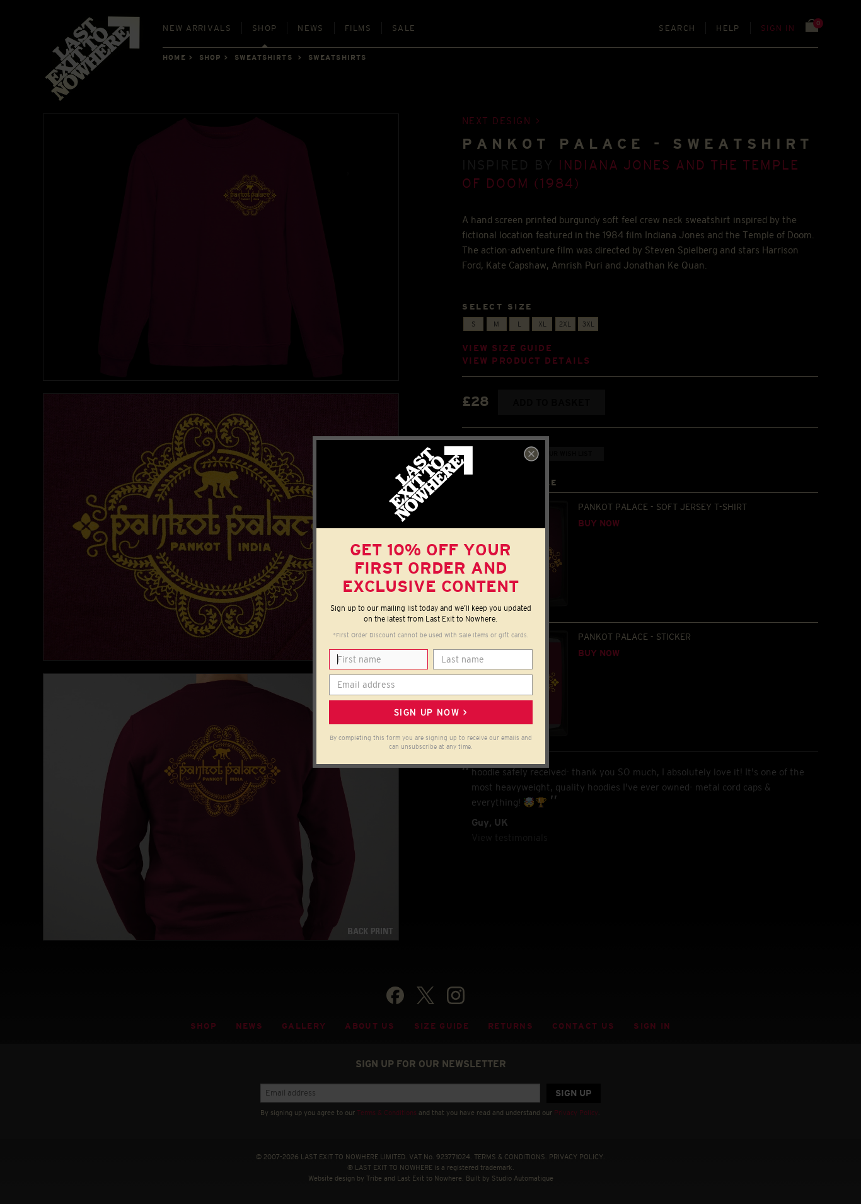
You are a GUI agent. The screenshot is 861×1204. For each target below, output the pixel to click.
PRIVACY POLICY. (577, 1157)
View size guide (507, 348)
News (310, 28)
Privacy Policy (576, 1112)
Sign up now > (430, 712)
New (197, 28)
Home (174, 57)
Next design (496, 120)
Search (677, 28)
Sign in (778, 28)
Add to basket (551, 402)
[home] (93, 63)
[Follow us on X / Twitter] (425, 995)
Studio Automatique (522, 1178)
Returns (510, 1026)
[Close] (531, 453)
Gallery (304, 1026)
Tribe (374, 1178)
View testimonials (509, 837)
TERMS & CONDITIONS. (510, 1157)
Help (727, 28)
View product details (526, 361)
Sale (403, 28)
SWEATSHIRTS (263, 57)
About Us (370, 1026)
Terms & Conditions (387, 1112)
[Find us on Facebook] (395, 995)
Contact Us (583, 1026)
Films (358, 28)
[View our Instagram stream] (456, 995)
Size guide (441, 1026)
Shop (264, 28)
